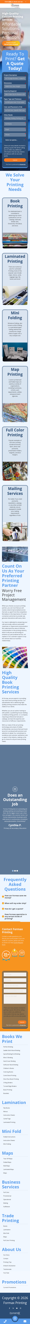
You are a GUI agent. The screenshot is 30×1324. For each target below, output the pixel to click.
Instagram (20, 1308)
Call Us (5, 1321)
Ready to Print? (11, 43)
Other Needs (8, 115)
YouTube (16, 1308)
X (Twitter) (13, 1308)
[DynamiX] (15, 1313)
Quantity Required (10, 91)
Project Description (10, 75)
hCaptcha (22, 164)
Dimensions (8, 83)
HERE (10, 2)
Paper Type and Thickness (12, 99)
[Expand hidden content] (26, 2)
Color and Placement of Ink (13, 107)
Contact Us (25, 1321)
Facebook (9, 1308)
